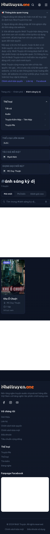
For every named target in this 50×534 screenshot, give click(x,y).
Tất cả (8, 108)
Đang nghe (6, 465)
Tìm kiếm (5, 461)
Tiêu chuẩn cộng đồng (11, 439)
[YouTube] (17, 402)
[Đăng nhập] (39, 5)
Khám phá (18, 92)
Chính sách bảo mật (10, 430)
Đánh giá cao (37, 194)
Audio (6, 143)
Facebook (41, 81)
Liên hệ (29, 81)
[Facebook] (4, 402)
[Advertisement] (25, 232)
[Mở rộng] (45, 114)
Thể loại (5, 457)
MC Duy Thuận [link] (13, 303)
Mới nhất (8, 194)
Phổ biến (21, 194)
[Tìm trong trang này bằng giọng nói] (46, 201)
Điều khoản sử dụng (36, 529)
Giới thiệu (5, 417)
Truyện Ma (6, 452)
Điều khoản (6, 434)
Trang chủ (5, 92)
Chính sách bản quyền (12, 81)
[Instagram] (10, 402)
